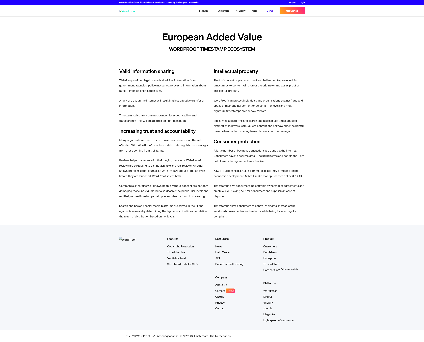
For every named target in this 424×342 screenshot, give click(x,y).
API (217, 258)
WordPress (270, 290)
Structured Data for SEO (182, 264)
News (218, 246)
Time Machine (176, 252)
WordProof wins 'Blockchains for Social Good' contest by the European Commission (162, 2)
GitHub (219, 296)
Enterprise (269, 258)
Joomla (267, 308)
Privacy (220, 302)
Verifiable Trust (176, 258)
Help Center (222, 252)
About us (221, 285)
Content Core (280, 270)
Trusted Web (271, 264)
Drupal (267, 296)
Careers (220, 290)
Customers (270, 246)
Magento (269, 314)
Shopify (268, 302)
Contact (220, 308)
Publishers (270, 252)
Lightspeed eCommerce (278, 320)
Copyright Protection (180, 246)
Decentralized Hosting (229, 264)
